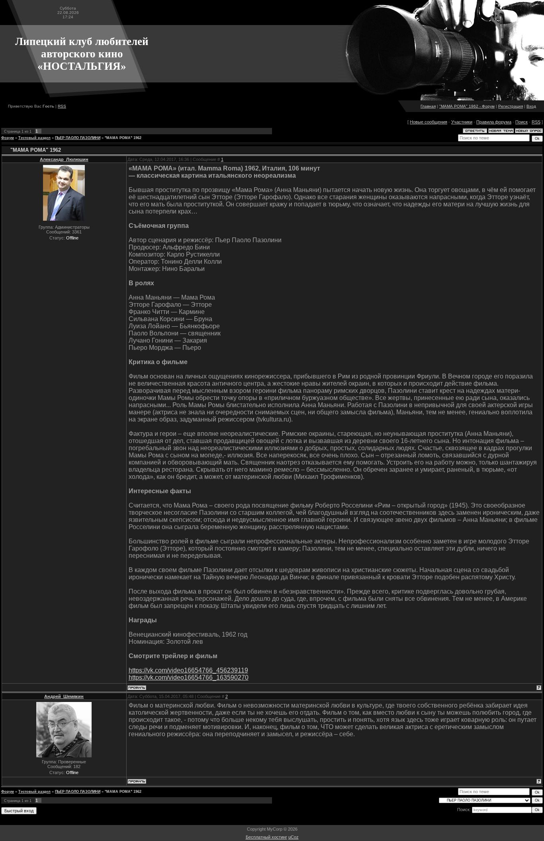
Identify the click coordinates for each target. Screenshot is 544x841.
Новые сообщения (428, 122)
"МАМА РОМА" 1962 (123, 138)
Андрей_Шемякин (64, 696)
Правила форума (493, 122)
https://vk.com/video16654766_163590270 (189, 677)
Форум (7, 138)
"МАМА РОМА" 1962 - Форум (467, 106)
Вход (531, 106)
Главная (428, 106)
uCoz (293, 837)
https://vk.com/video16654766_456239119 (188, 670)
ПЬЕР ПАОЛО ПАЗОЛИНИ (77, 138)
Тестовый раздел (34, 138)
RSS (62, 106)
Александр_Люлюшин (64, 159)
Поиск (521, 122)
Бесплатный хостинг (266, 837)
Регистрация (510, 106)
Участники (461, 122)
